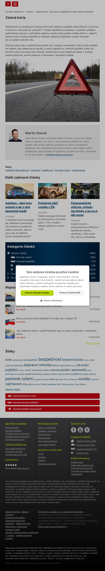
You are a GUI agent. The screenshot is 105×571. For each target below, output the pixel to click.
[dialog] (52, 285)
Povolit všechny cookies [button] (37, 293)
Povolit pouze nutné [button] (69, 292)
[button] (52, 300)
